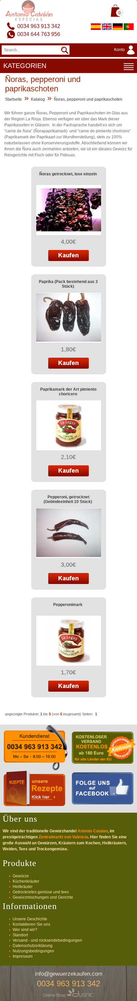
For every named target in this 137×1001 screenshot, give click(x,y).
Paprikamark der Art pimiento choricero (68, 391)
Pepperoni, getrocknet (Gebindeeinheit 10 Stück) (68, 499)
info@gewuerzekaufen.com (68, 974)
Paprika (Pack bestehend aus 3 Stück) (68, 284)
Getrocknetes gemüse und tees (41, 892)
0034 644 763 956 (38, 34)
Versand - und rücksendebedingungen (47, 940)
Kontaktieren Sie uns (31, 924)
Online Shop (55, 995)
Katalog (38, 99)
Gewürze (21, 876)
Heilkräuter (23, 886)
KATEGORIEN (24, 65)
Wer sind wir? (25, 929)
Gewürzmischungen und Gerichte (43, 897)
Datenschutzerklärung (33, 945)
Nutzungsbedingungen (33, 951)
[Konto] (125, 55)
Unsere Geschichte (30, 919)
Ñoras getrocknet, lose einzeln (68, 174)
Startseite (13, 99)
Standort (20, 935)
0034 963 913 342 (38, 26)
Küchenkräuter (26, 881)
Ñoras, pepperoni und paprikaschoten (88, 99)
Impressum (23, 956)
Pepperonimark (67, 604)
